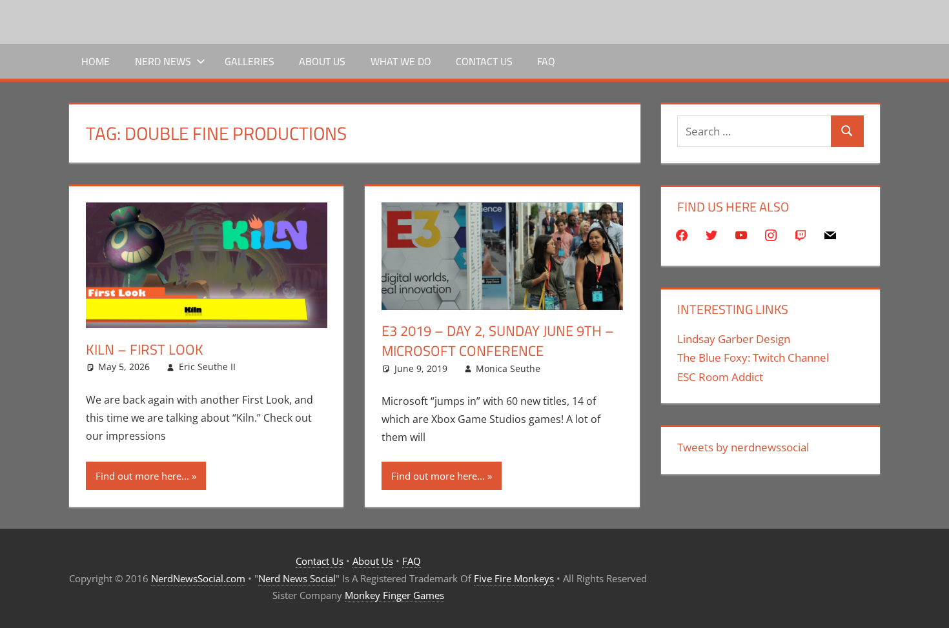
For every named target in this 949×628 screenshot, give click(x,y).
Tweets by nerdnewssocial (743, 447)
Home (95, 61)
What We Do (401, 61)
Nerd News (163, 61)
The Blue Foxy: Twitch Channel (753, 357)
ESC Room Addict (720, 376)
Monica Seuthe (508, 368)
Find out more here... (142, 475)
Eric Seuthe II (207, 366)
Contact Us (484, 61)
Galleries (249, 61)
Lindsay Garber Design (733, 338)
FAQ (546, 61)
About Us (322, 61)
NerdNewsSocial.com (198, 578)
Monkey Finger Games (394, 595)
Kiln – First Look (144, 349)
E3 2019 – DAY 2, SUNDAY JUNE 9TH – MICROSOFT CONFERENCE (498, 341)
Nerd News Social (297, 578)
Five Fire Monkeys (514, 578)
